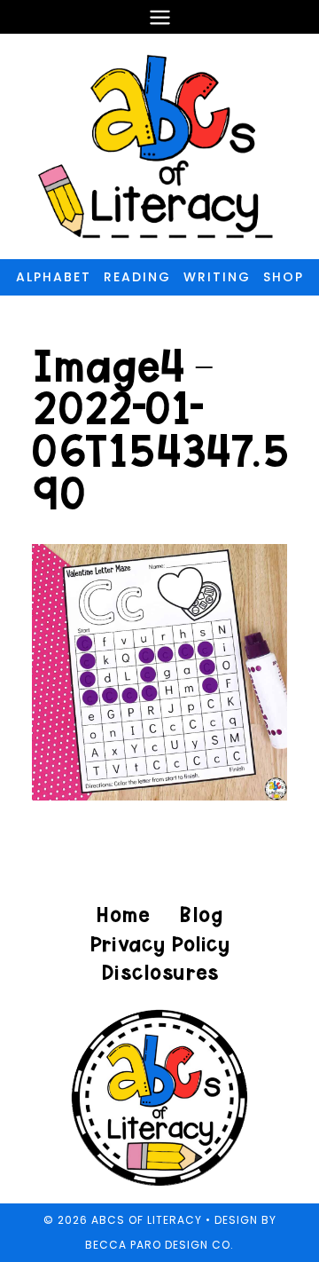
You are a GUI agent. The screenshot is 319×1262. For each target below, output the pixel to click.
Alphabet (53, 277)
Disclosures (160, 972)
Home (123, 914)
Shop (283, 277)
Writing (217, 277)
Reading (137, 277)
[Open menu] (159, 17)
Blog (200, 914)
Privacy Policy (159, 944)
